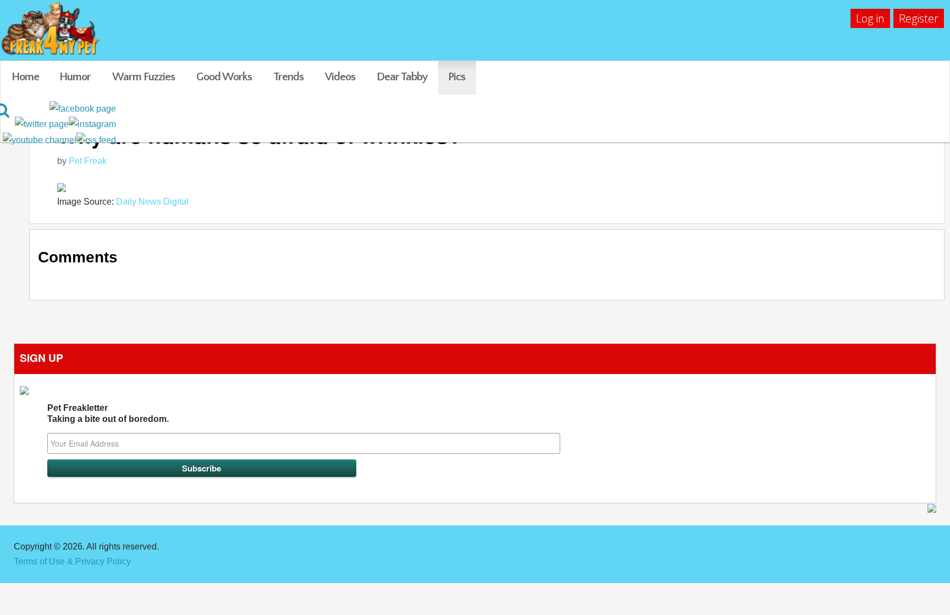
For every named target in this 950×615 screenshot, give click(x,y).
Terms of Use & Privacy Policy (72, 561)
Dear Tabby (402, 76)
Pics (456, 76)
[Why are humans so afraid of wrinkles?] (495, 186)
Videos (340, 76)
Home (25, 76)
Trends (288, 76)
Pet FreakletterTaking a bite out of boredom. (108, 413)
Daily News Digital (152, 201)
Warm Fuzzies (143, 76)
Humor (75, 76)
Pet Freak (88, 161)
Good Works (224, 76)
